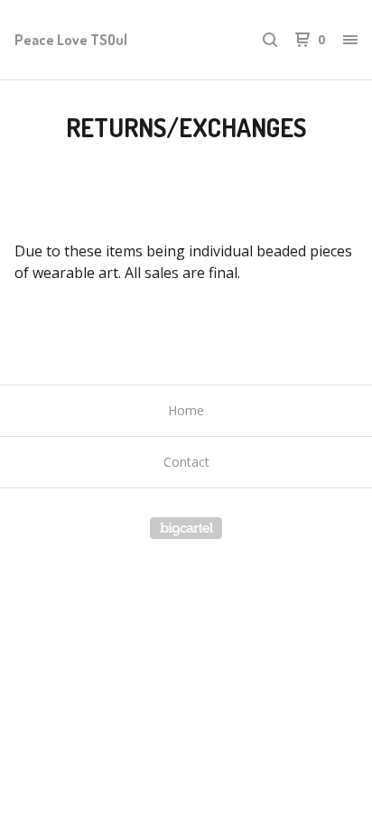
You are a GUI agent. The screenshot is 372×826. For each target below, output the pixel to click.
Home (186, 410)
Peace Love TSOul (70, 40)
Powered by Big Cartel (186, 528)
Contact (186, 461)
